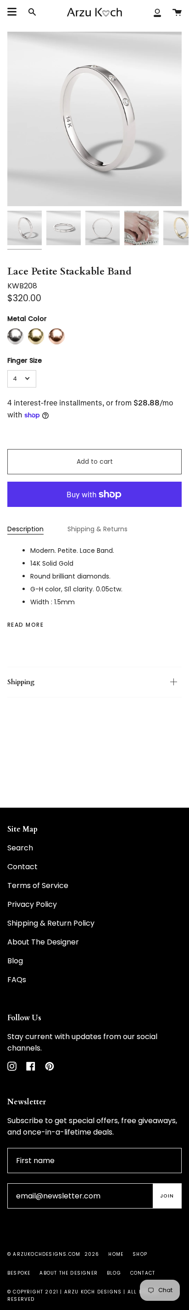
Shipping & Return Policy (50, 923)
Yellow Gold (36, 336)
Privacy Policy (32, 904)
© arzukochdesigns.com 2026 (53, 1254)
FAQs (16, 979)
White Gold (15, 336)
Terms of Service (37, 885)
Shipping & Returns (97, 529)
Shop (140, 1254)
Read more (25, 625)
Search (20, 848)
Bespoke (18, 1273)
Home (115, 1254)
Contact (22, 866)
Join (167, 1195)
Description (25, 529)
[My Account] (157, 12)
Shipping (20, 682)
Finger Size (24, 360)
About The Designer (43, 942)
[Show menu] (12, 11)
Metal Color (27, 318)
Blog (15, 961)
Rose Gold (57, 336)
